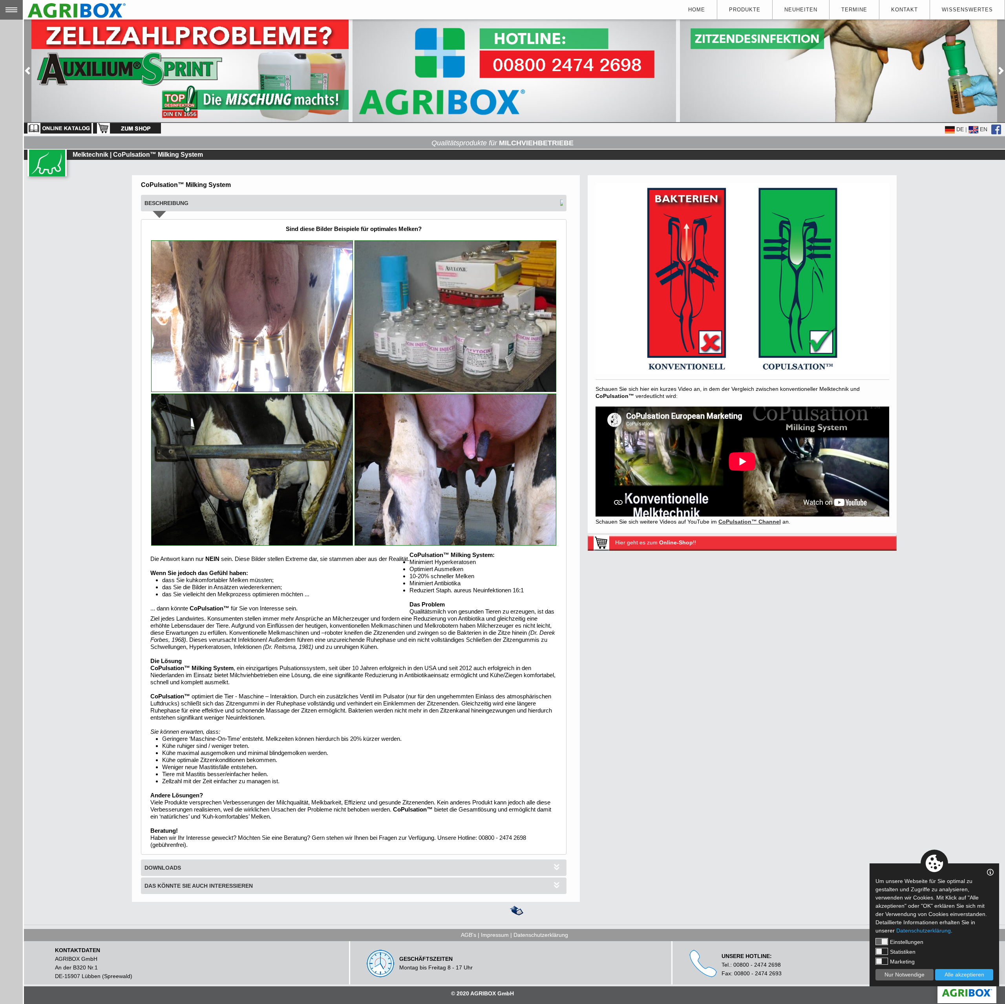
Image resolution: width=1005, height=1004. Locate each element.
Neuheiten (800, 10)
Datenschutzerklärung (540, 935)
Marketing (902, 961)
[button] (27, 71)
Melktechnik (90, 154)
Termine (854, 10)
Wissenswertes (967, 10)
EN (982, 129)
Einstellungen (906, 942)
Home (696, 10)
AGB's (468, 935)
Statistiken (902, 952)
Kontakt (904, 10)
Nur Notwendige (904, 974)
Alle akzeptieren (964, 974)
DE (959, 129)
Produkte (744, 10)
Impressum (495, 935)
